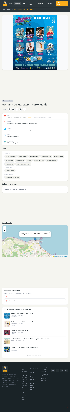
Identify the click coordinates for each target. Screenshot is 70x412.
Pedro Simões (9, 164)
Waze (9, 143)
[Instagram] (57, 370)
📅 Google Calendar (11, 297)
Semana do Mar (10, 170)
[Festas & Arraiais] (5, 369)
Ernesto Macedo (46, 156)
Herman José (9, 160)
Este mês (24, 385)
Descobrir (48, 3)
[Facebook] (13, 109)
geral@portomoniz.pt (13, 136)
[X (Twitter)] (17, 109)
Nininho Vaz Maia (39, 160)
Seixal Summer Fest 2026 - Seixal (22, 313)
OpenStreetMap (63, 256)
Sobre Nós (31, 3)
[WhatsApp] (9, 109)
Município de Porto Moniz (12, 177)
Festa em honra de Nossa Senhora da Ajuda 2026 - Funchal (30, 339)
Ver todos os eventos (24, 371)
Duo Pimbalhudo (34, 156)
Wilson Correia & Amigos (23, 164)
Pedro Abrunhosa (51, 160)
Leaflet (56, 256)
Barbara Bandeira (10, 156)
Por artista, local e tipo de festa (24, 395)
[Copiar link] (24, 109)
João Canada (20, 160)
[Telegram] (20, 109)
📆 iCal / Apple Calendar (12, 301)
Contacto (40, 3)
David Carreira (23, 156)
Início (10, 3)
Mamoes (29, 160)
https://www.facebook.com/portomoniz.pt (19, 130)
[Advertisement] (35, 84)
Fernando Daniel (58, 156)
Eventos (17, 3)
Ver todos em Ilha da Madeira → (35, 355)
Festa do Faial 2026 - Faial (19, 330)
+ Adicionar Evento (60, 3)
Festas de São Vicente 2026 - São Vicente (24, 347)
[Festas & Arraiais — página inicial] (5, 4)
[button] (35, 239)
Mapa (24, 3)
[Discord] (66, 370)
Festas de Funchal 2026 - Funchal (22, 322)
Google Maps (16, 143)
